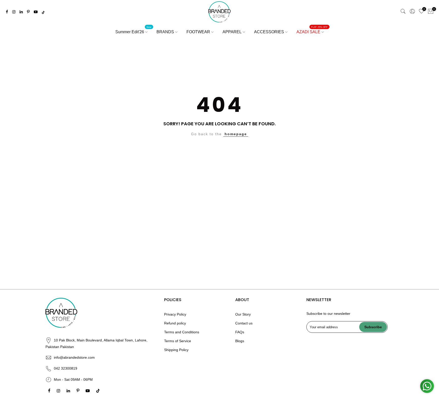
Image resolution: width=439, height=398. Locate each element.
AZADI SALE (312, 30)
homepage (236, 134)
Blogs (239, 341)
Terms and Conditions (181, 332)
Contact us (244, 323)
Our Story (243, 314)
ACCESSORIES (269, 32)
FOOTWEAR (198, 32)
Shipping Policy (176, 350)
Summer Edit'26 (133, 30)
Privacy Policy (175, 314)
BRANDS (165, 32)
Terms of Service (177, 341)
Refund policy (175, 323)
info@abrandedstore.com (74, 357)
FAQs (239, 332)
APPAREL (232, 32)
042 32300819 (65, 368)
